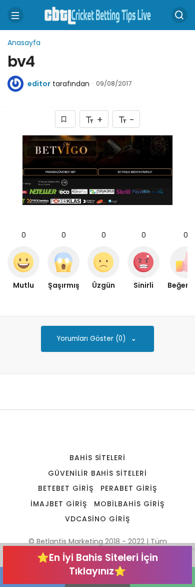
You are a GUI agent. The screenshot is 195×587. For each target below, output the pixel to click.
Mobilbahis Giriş (129, 504)
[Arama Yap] (180, 15)
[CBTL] (97, 14)
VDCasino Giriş (97, 519)
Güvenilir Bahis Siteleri (98, 473)
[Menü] (16, 15)
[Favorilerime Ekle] (65, 119)
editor (39, 84)
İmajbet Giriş (58, 504)
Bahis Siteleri (98, 458)
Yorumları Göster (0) (92, 338)
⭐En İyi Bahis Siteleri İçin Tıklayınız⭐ (97, 564)
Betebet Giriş (66, 488)
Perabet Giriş (128, 488)
